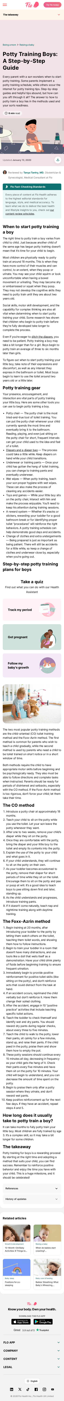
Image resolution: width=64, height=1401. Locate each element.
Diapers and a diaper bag (22, 450)
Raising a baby (26, 44)
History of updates (15, 1198)
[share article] (57, 160)
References (11, 1188)
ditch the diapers (42, 336)
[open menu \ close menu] (5, 5)
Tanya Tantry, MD (33, 172)
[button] (32, 1188)
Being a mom (9, 44)
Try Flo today (52, 4)
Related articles (14, 1218)
